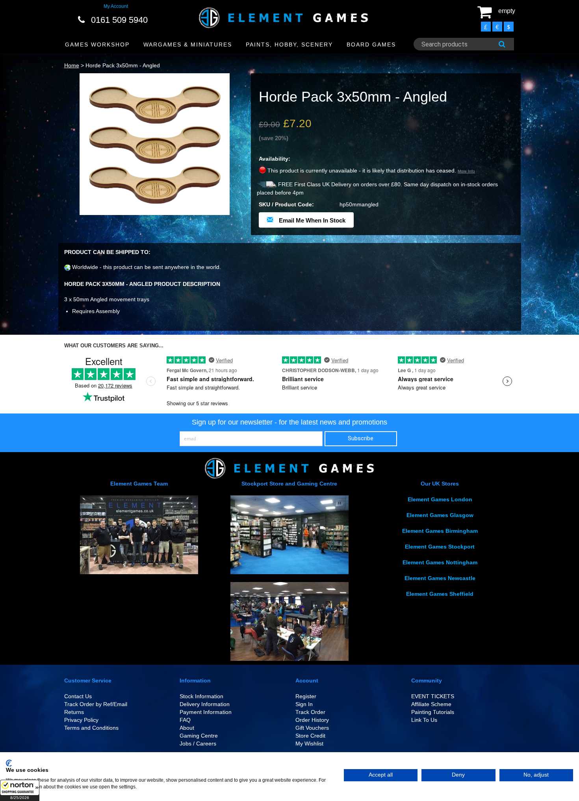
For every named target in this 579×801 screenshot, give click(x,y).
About (187, 728)
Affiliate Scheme (431, 704)
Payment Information (206, 712)
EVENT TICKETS (432, 696)
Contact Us (78, 696)
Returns (74, 712)
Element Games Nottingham (440, 562)
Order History (312, 720)
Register (305, 696)
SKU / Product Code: (286, 204)
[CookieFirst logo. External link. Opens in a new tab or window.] (9, 763)
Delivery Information (205, 704)
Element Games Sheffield (439, 594)
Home (71, 65)
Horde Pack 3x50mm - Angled (122, 65)
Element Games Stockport (440, 546)
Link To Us (424, 720)
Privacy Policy (81, 720)
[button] (19, 790)
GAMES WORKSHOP (97, 44)
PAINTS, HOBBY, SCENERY (289, 44)
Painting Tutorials (432, 712)
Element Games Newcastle (440, 578)
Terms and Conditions (91, 728)
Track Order (310, 712)
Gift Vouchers (312, 728)
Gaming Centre (199, 735)
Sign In (304, 704)
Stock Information (201, 696)
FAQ (185, 720)
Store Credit (310, 735)
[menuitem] (97, 45)
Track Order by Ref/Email (95, 704)
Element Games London (440, 499)
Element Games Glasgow (439, 515)
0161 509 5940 (119, 20)
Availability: (274, 159)
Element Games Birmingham (440, 531)
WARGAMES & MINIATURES (187, 44)
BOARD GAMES (371, 44)
